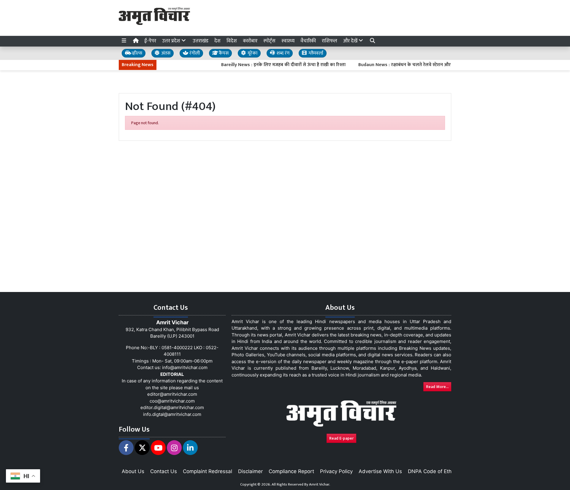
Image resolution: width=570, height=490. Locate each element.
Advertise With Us (380, 471)
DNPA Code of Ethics (433, 471)
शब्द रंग (282, 53)
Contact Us (163, 471)
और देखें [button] (351, 41)
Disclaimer (250, 471)
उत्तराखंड (200, 41)
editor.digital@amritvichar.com (172, 407)
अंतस (165, 53)
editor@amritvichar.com (172, 394)
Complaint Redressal (207, 471)
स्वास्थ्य (287, 41)
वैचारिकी (308, 41)
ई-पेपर (150, 41)
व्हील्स (136, 53)
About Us (133, 471)
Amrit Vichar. (319, 484)
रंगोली (194, 53)
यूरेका (251, 53)
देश (217, 41)
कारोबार (250, 41)
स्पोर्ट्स (269, 41)
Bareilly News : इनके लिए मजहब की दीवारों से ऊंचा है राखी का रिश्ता (275, 64)
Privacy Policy (336, 471)
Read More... (437, 386)
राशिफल (329, 41)
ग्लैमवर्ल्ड (315, 53)
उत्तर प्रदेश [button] (171, 41)
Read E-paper (341, 438)
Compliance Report (291, 471)
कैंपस (223, 53)
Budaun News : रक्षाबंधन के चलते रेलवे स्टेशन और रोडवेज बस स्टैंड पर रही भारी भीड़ (425, 64)
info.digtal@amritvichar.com (172, 414)
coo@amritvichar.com (172, 401)
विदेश (232, 41)
